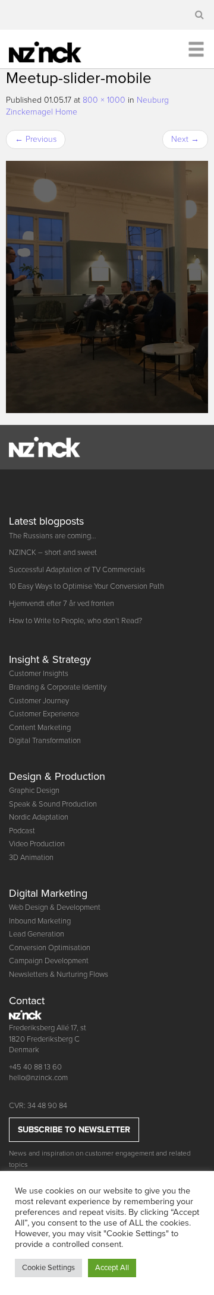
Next (185, 139)
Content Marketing (40, 727)
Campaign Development (49, 961)
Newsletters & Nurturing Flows (58, 974)
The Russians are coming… (52, 536)
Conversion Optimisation (49, 948)
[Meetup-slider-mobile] (107, 287)
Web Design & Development (54, 907)
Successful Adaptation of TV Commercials (77, 570)
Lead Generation (36, 934)
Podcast (22, 831)
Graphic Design (34, 790)
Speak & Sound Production (53, 804)
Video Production (37, 844)
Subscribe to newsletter (74, 1130)
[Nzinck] (53, 50)
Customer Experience (44, 714)
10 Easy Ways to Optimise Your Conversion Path (86, 586)
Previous (35, 139)
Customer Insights (38, 673)
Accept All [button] (112, 1267)
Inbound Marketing (40, 921)
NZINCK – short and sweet (53, 552)
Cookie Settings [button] (48, 1267)
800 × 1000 (104, 100)
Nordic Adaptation (38, 817)
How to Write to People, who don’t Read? (75, 621)
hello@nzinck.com (38, 1078)
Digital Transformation (45, 740)
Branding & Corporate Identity (57, 687)
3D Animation (31, 857)
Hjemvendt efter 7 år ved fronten (61, 603)
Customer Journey (39, 701)
